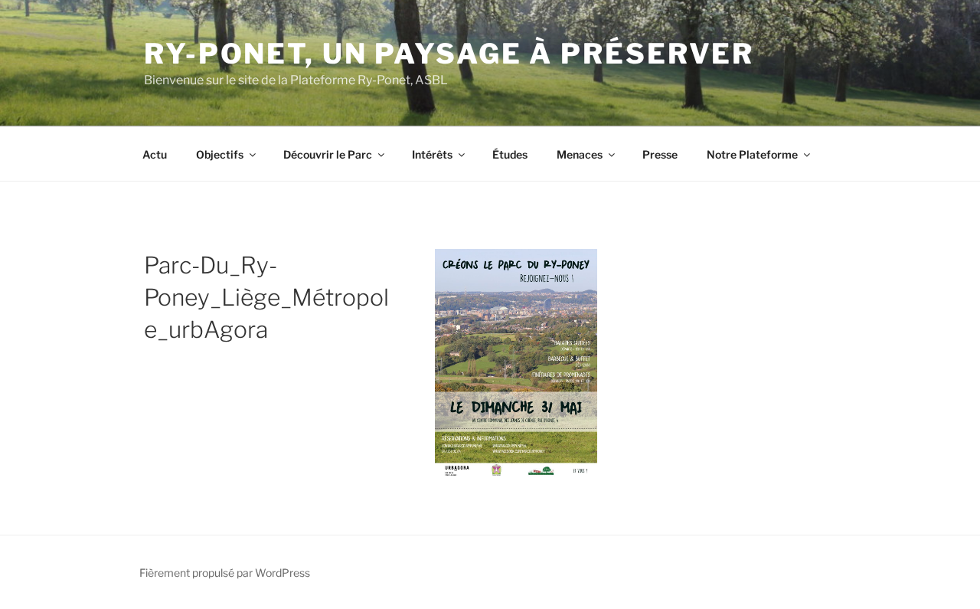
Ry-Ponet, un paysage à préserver (449, 53)
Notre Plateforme (752, 154)
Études (510, 154)
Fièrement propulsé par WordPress (224, 572)
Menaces (580, 154)
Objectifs (219, 154)
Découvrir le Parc (327, 154)
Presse (660, 154)
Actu (154, 154)
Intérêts (432, 154)
